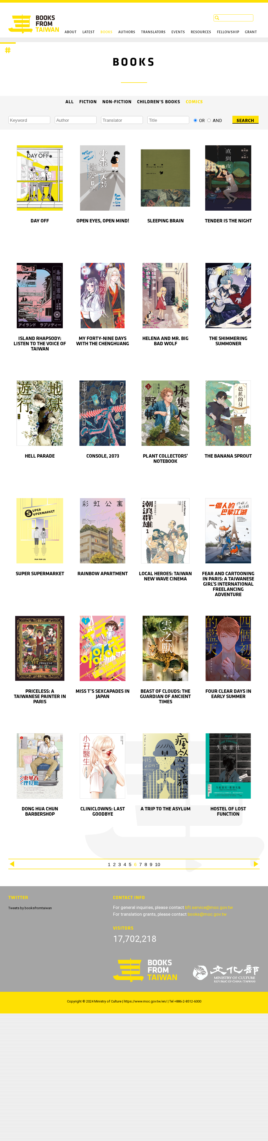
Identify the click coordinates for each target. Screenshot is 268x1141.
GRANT (251, 32)
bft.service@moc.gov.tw (209, 907)
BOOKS (106, 32)
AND (217, 120)
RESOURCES (201, 32)
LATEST (88, 32)
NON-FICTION (117, 102)
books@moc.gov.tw (207, 914)
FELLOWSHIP (228, 32)
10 (157, 864)
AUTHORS (126, 32)
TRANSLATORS (153, 32)
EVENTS (178, 32)
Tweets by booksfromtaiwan (30, 908)
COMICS (194, 102)
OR (202, 120)
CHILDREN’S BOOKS (158, 102)
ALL (69, 102)
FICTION (88, 102)
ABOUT (71, 32)
